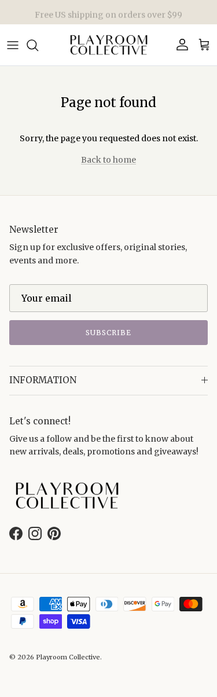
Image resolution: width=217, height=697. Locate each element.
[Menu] (12, 45)
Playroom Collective (68, 657)
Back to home (108, 160)
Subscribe (108, 332)
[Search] (38, 45)
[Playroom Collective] (108, 45)
